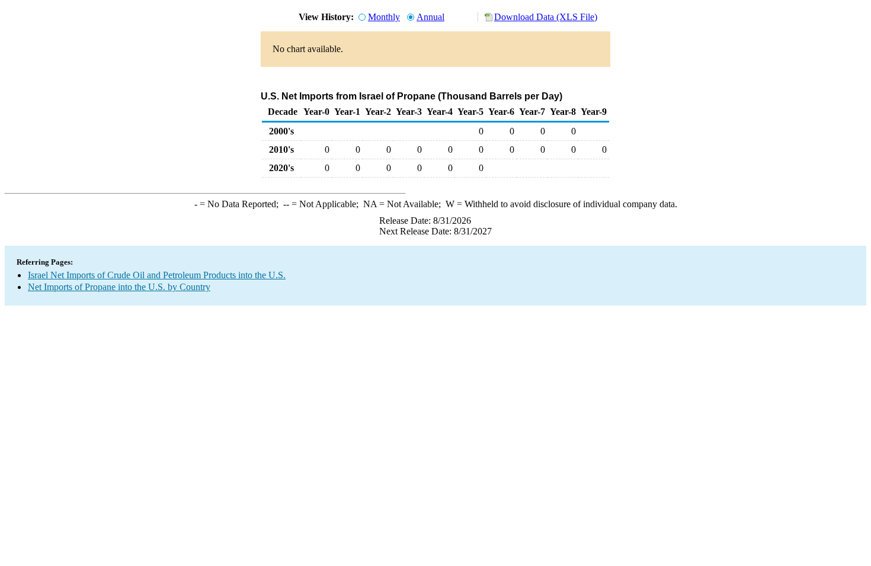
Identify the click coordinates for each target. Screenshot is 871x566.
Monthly (384, 17)
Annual (430, 17)
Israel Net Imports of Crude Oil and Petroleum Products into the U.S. (157, 275)
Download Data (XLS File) (545, 17)
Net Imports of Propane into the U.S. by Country (119, 287)
